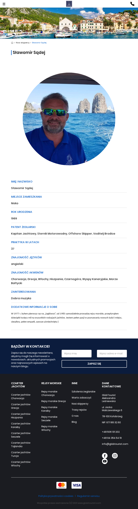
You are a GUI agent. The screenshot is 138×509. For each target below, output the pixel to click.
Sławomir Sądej (38, 42)
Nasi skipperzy (23, 42)
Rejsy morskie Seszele (49, 418)
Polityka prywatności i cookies (55, 496)
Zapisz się (94, 364)
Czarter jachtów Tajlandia (20, 444)
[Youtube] (105, 461)
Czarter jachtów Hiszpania (20, 415)
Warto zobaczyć (81, 397)
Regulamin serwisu (88, 496)
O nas (75, 416)
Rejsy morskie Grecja (53, 401)
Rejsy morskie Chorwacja (49, 393)
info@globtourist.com (115, 444)
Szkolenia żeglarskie (83, 391)
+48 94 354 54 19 (112, 438)
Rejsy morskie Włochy (49, 428)
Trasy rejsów (79, 409)
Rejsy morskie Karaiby (49, 409)
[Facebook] (105, 455)
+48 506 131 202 (111, 432)
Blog (74, 422)
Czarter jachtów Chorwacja (20, 396)
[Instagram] (115, 455)
